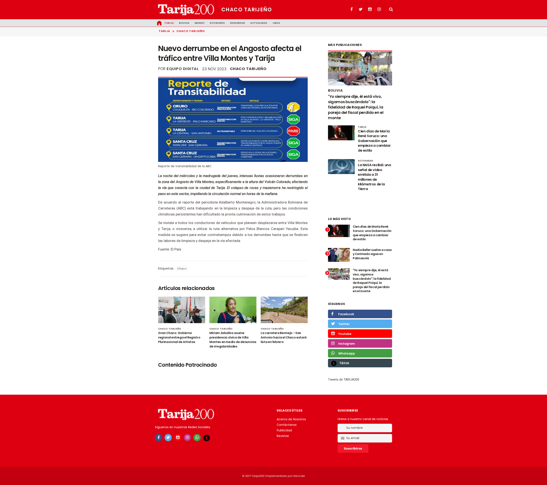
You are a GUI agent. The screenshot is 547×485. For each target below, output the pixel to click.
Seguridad (237, 23)
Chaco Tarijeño (246, 9)
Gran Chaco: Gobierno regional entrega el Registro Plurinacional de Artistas (179, 337)
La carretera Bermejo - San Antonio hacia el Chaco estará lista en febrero (284, 337)
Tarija (169, 23)
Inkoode (299, 476)
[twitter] (168, 437)
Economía (217, 23)
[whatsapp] (197, 437)
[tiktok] (206, 437)
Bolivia (184, 23)
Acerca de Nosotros (291, 419)
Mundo (200, 23)
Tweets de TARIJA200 (343, 379)
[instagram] (187, 437)
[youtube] (177, 437)
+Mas (276, 23)
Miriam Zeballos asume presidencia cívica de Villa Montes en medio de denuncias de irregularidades (232, 340)
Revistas (283, 436)
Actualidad (258, 23)
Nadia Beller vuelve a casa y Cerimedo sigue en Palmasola (372, 254)
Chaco (181, 268)
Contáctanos (287, 425)
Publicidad (284, 430)
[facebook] (158, 437)
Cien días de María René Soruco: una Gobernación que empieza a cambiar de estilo (372, 232)
